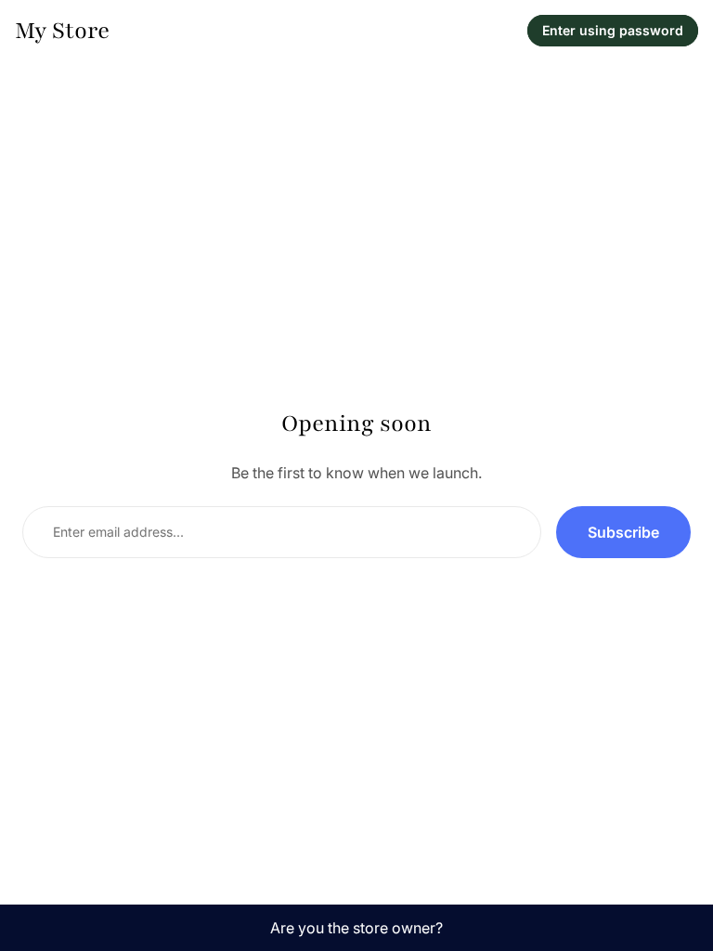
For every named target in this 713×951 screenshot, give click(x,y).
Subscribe (623, 532)
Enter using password (612, 30)
